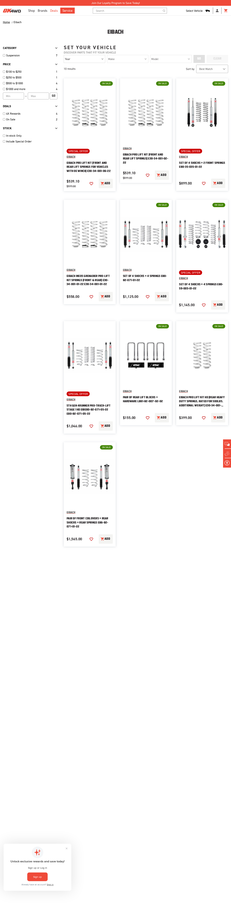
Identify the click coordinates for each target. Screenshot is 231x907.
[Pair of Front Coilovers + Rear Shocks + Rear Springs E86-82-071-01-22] (90, 476)
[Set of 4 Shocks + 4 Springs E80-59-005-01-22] (202, 234)
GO (53, 96)
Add (107, 183)
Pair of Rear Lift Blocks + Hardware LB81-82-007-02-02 (143, 399)
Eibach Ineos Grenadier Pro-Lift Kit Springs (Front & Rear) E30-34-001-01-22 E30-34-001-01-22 (88, 280)
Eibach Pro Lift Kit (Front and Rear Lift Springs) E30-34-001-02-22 (145, 158)
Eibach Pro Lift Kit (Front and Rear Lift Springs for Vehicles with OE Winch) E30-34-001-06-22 (89, 167)
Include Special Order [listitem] (19, 141)
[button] (91, 183)
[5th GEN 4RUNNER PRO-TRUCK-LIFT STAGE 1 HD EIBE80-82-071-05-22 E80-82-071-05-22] (90, 355)
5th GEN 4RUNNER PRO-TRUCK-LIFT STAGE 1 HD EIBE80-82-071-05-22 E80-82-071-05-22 (89, 410)
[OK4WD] (12, 10)
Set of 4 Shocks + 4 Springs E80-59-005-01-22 (201, 286)
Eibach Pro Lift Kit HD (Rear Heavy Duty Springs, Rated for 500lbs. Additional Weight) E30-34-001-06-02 (202, 402)
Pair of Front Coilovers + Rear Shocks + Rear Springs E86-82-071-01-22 (87, 522)
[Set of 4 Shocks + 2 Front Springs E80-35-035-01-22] (202, 112)
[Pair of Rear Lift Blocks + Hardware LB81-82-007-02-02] (146, 355)
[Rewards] (227, 453)
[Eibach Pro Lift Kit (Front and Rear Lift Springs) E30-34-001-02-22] (146, 112)
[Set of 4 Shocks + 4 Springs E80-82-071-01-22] (146, 234)
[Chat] (227, 444)
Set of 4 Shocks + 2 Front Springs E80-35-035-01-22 (202, 165)
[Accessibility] (227, 463)
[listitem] (30, 71)
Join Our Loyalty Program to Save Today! (115, 3)
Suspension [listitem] (13, 55)
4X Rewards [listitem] (13, 113)
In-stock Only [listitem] (13, 135)
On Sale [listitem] (10, 119)
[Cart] (226, 10)
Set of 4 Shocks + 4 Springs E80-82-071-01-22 (145, 278)
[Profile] (217, 10)
